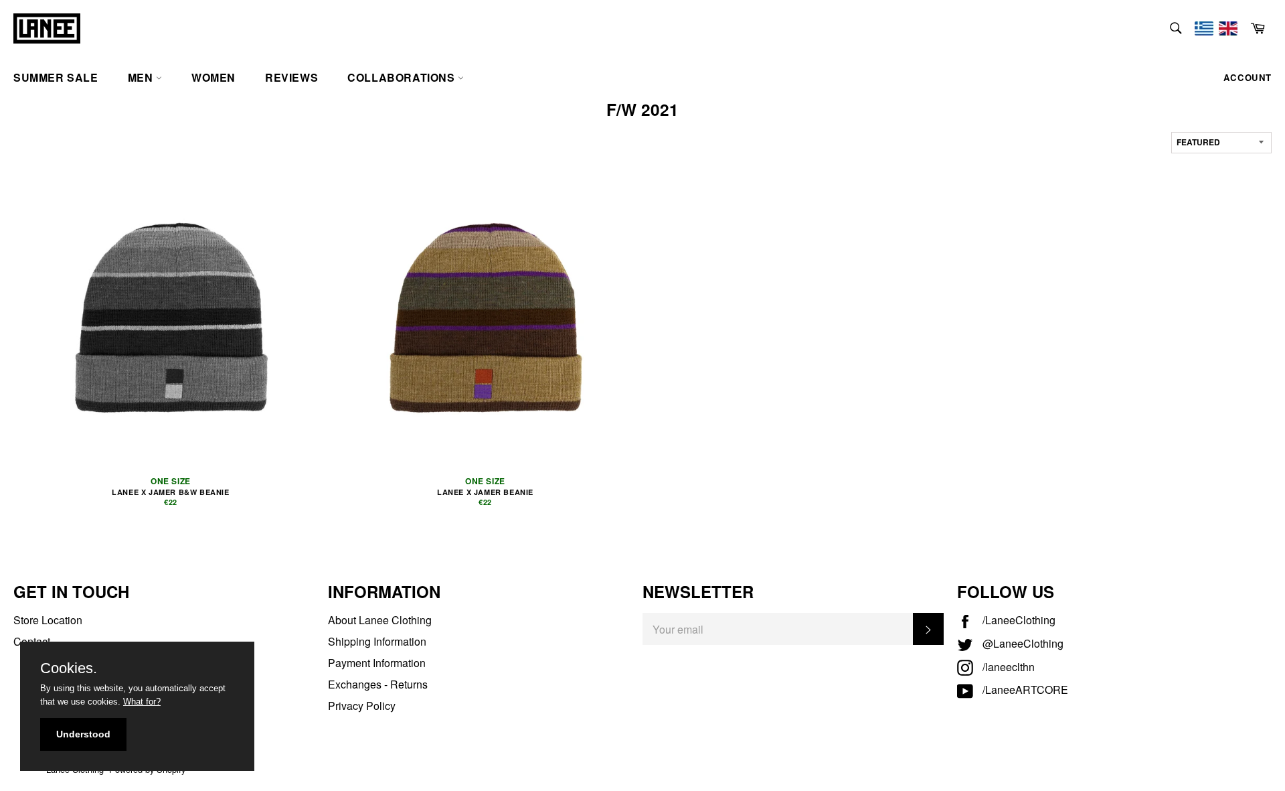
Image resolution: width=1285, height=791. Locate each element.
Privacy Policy (362, 705)
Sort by (1193, 126)
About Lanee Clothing (380, 620)
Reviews (291, 77)
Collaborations (402, 77)
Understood (83, 734)
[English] (1228, 28)
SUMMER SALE (55, 77)
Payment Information (377, 662)
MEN (142, 77)
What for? (142, 702)
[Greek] (1204, 28)
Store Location (47, 620)
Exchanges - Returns (378, 684)
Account (1247, 77)
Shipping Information (377, 641)
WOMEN (213, 77)
